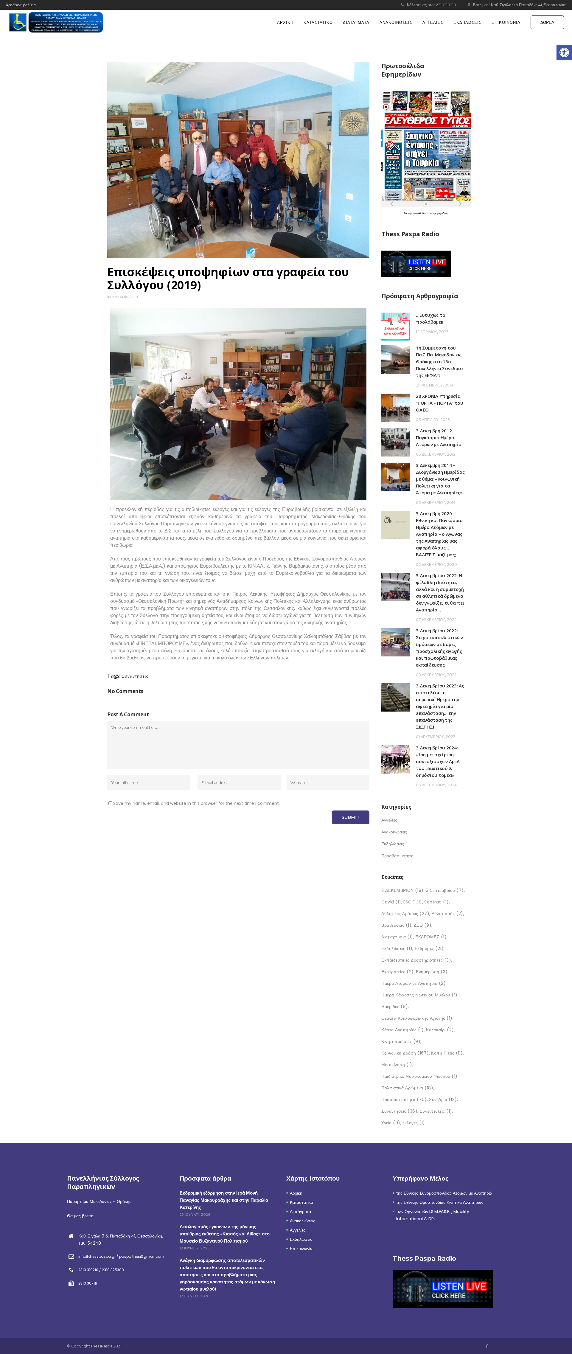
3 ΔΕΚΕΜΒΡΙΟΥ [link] (402, 890)
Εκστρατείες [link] (397, 972)
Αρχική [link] (296, 1193)
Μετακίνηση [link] (396, 1065)
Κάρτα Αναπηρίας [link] (402, 1030)
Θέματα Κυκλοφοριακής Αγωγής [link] (417, 1018)
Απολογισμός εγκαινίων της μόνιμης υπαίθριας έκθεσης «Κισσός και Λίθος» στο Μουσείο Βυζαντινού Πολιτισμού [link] (225, 1234)
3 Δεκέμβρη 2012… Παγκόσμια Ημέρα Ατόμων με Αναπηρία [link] (438, 437)
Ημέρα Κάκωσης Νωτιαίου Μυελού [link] (419, 995)
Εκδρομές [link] (429, 948)
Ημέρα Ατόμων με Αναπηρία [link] (413, 983)
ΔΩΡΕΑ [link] (547, 22)
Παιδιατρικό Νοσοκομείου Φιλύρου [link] (419, 1076)
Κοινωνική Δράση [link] (405, 1053)
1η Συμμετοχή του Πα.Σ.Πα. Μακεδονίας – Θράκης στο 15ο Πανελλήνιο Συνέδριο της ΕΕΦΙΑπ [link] (440, 361)
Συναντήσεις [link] (135, 676)
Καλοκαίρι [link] (440, 1030)
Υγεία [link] (390, 1123)
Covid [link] (391, 902)
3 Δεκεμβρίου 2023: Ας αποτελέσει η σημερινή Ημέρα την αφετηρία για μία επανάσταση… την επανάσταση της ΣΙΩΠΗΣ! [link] (440, 706)
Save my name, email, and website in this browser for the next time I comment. (196, 803)
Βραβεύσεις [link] (396, 925)
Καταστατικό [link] (301, 1202)
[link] (564, 52)
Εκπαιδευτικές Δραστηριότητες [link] (416, 960)
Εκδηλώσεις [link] (392, 844)
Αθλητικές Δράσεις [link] (405, 914)
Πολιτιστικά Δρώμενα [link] (407, 1088)
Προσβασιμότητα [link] (397, 856)
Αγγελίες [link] (389, 820)
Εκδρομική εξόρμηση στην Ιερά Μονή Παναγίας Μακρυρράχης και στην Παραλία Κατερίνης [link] (224, 1200)
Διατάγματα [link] (300, 1212)
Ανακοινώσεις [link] (125, 297)
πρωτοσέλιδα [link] (417, 213)
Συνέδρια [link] (443, 1100)
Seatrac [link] (436, 902)
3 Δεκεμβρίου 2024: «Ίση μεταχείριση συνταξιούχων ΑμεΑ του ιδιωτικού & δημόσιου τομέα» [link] (438, 761)
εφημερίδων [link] (440, 213)
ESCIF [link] (412, 902)
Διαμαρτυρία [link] (397, 937)
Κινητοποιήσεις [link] (400, 1041)
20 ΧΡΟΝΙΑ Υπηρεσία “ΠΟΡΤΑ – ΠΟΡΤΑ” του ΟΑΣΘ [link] (439, 403)
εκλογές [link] (413, 1123)
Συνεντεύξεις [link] (436, 1111)
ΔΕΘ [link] (423, 925)
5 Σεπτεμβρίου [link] (445, 890)
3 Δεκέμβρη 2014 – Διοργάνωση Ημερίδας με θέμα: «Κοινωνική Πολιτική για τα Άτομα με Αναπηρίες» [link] (440, 479)
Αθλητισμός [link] (447, 914)
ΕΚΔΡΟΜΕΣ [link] (431, 937)
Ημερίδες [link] (394, 1007)
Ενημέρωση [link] (432, 972)
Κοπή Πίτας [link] (447, 1053)
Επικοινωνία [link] (301, 1248)
